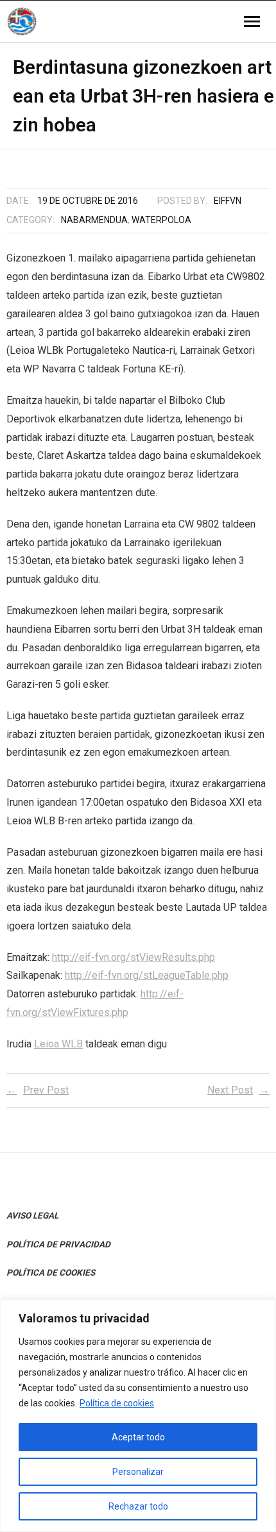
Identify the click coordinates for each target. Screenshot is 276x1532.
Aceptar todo (138, 1437)
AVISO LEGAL (32, 1215)
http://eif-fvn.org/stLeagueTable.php (147, 975)
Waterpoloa (161, 220)
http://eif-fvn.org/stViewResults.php (133, 957)
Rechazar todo (138, 1506)
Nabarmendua (94, 220)
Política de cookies (117, 1403)
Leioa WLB (58, 1044)
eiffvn (227, 201)
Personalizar (138, 1472)
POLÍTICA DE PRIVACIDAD (58, 1244)
